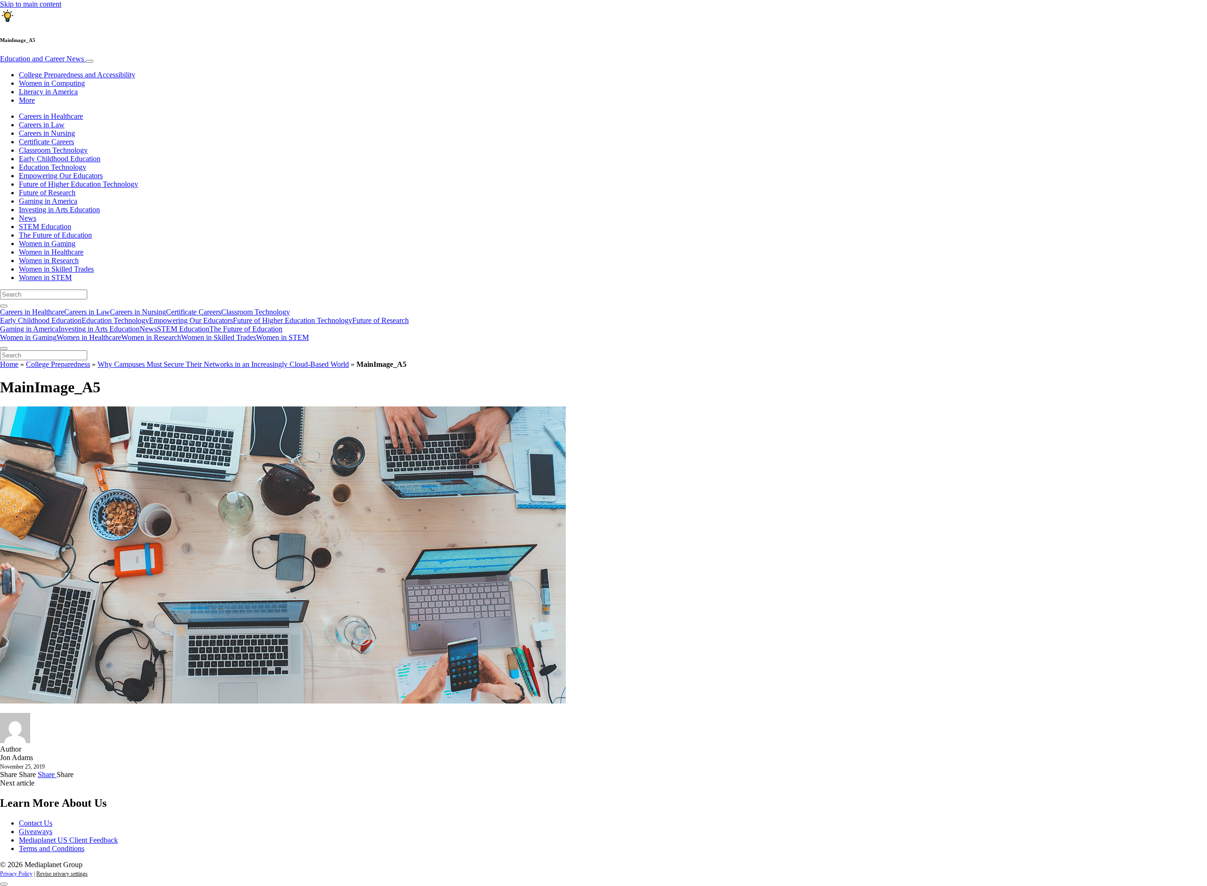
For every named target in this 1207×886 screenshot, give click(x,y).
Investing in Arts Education (59, 210)
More (27, 100)
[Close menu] (4, 348)
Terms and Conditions (51, 849)
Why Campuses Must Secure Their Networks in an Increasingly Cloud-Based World (223, 364)
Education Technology (52, 167)
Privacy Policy (16, 873)
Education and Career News (43, 59)
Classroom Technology (53, 150)
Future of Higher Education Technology (78, 184)
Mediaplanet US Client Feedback (68, 840)
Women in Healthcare (51, 252)
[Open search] (4, 306)
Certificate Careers (46, 142)
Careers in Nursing (47, 133)
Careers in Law (42, 125)
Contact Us (35, 823)
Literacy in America (48, 92)
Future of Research (47, 193)
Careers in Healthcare (51, 116)
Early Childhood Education (59, 159)
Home (9, 364)
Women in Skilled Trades (56, 269)
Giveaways (35, 832)
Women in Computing (52, 83)
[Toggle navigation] (89, 61)
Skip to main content (30, 4)
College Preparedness (58, 364)
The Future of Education (55, 235)
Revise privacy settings (62, 873)
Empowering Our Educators (61, 176)
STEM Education (45, 227)
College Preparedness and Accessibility (77, 75)
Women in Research (49, 261)
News (27, 218)
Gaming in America (48, 201)
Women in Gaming (47, 244)
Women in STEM (45, 277)
